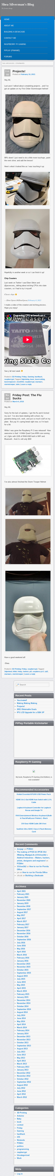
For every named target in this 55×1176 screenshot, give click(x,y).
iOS (18, 1137)
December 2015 (23, 964)
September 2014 (24, 1009)
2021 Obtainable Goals (27, 709)
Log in (20, 1174)
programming (23, 1149)
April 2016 (21, 952)
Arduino (20, 1116)
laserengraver (10, 382)
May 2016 (21, 949)
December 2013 (23, 1036)
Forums (8, 57)
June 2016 (21, 946)
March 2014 (22, 1027)
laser (32, 379)
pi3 (30, 672)
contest (20, 1125)
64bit (15, 672)
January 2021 (22, 897)
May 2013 (21, 1058)
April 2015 (21, 988)
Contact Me (10, 38)
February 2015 (23, 994)
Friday (24, 377)
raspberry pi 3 (38, 672)
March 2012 (22, 1097)
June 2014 (21, 1018)
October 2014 (22, 1006)
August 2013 (22, 1049)
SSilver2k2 (21, 866)
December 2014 (23, 1000)
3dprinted (8, 672)
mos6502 (20, 382)
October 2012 (22, 1079)
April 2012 (21, 1094)
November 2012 (23, 1076)
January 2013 (22, 1070)
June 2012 (21, 1091)
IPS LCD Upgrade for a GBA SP (30, 712)
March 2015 (22, 991)
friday (20, 672)
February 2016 (23, 958)
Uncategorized (23, 1155)
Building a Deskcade (14, 32)
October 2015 (22, 970)
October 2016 (22, 937)
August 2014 (22, 1012)
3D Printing (16, 377)
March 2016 (22, 955)
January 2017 (22, 927)
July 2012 (21, 1088)
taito (17, 384)
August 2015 (22, 976)
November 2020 (23, 900)
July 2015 (21, 979)
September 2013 (24, 1046)
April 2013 (21, 1061)
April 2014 (21, 1024)
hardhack (38, 377)
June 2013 (21, 1055)
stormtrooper (9, 384)
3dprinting (25, 379)
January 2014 (22, 1033)
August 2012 (22, 1085)
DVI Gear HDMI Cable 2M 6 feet (33, 824)
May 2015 (21, 985)
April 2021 (21, 891)
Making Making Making (27, 703)
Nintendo (21, 1140)
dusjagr (20, 849)
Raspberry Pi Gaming (15, 44)
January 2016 (22, 961)
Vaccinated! (22, 700)
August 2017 (22, 912)
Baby (19, 1119)
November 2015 (23, 967)
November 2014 (23, 1003)
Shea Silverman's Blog (18, 4)
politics (20, 1146)
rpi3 (46, 672)
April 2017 (21, 918)
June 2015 (21, 982)
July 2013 (21, 1052)
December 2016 (23, 930)
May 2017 (21, 915)
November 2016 (23, 933)
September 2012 (24, 1082)
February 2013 (23, 1067)
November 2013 (23, 1040)
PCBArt (30, 849)
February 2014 (23, 1030)
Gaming (31, 377)
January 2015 (22, 997)
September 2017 (24, 909)
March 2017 (22, 921)
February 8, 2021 (34, 300)
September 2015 (24, 973)
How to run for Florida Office (34, 872)
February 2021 (23, 894)
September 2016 (24, 940)
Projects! (19, 71)
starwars (38, 382)
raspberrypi (9, 379)
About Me (9, 26)
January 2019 (22, 903)
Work (19, 1158)
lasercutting (40, 379)
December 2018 (23, 906)
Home (7, 19)
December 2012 (23, 1073)
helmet (26, 672)
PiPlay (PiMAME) (12, 50)
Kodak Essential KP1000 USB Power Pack (34, 794)
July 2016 (21, 943)
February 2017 (23, 924)
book (19, 1122)
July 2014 (21, 1015)
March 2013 (22, 1064)
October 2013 (22, 1043)
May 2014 (21, 1021)
